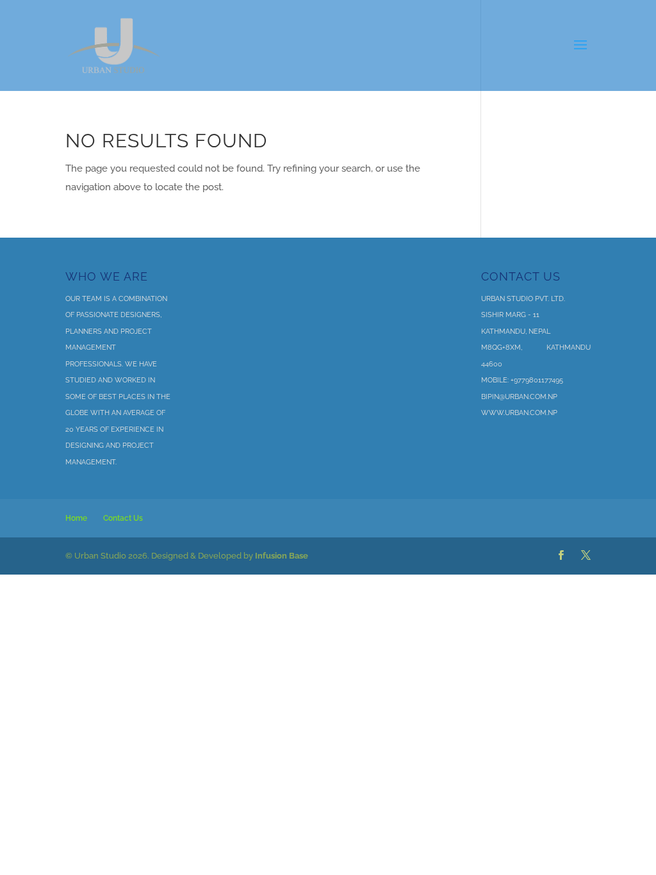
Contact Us (123, 518)
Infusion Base (281, 555)
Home (76, 518)
